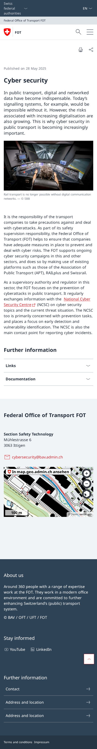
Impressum (41, 742)
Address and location (25, 702)
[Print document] (80, 49)
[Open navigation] (90, 32)
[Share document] (91, 49)
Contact (13, 688)
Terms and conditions (18, 742)
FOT (18, 32)
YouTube (17, 649)
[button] (89, 659)
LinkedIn (43, 649)
